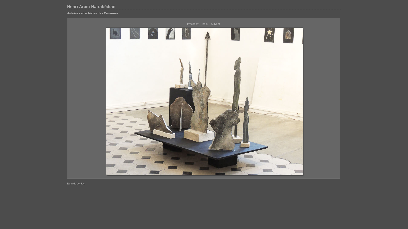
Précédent (193, 23)
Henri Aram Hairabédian (91, 6)
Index (205, 23)
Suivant (215, 23)
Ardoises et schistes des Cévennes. (93, 13)
